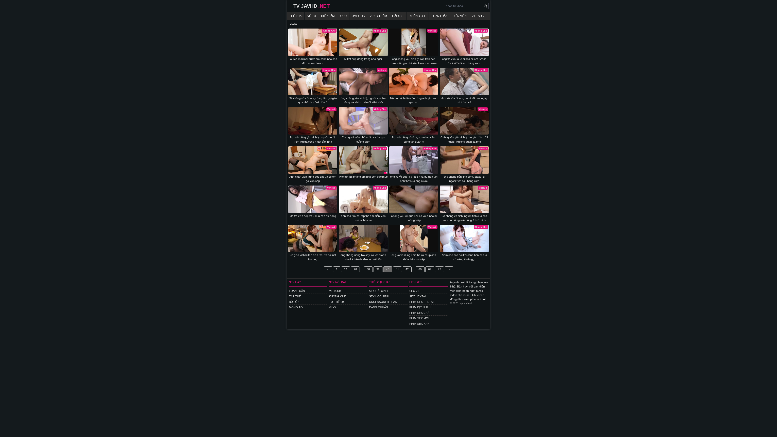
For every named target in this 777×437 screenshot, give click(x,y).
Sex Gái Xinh (378, 291)
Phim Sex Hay (419, 323)
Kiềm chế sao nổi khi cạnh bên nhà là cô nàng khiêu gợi (464, 257)
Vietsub (478, 16)
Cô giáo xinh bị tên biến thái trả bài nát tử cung (313, 257)
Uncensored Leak (383, 301)
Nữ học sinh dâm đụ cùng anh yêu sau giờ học (413, 100)
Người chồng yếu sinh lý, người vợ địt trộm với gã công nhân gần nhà (312, 139)
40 (387, 269)
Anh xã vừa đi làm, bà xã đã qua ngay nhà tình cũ (464, 100)
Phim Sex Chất (420, 312)
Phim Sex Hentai (421, 301)
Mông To (296, 307)
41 (397, 269)
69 (429, 269)
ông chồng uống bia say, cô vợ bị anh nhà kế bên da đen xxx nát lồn (363, 257)
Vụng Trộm (378, 16)
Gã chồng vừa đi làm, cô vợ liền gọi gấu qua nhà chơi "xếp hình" (313, 100)
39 (378, 269)
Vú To (311, 16)
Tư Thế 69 (336, 301)
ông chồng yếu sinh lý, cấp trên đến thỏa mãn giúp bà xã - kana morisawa (414, 61)
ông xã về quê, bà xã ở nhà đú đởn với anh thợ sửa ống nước (413, 178)
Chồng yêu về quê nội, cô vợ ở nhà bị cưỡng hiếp (413, 218)
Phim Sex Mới (419, 318)
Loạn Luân (440, 16)
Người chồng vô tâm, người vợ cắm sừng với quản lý (413, 139)
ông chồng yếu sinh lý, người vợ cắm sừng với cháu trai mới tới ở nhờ (363, 100)
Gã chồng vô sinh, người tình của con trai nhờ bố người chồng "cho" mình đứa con (464, 218)
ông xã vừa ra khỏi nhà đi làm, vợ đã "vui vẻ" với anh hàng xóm (464, 61)
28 (355, 269)
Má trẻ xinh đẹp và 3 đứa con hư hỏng (313, 215)
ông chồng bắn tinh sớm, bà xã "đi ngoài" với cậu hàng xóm (464, 178)
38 (368, 269)
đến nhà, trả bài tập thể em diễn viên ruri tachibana (363, 218)
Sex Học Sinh (379, 296)
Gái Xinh (398, 16)
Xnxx (343, 16)
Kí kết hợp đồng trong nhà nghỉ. (363, 58)
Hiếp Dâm (328, 16)
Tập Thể (295, 296)
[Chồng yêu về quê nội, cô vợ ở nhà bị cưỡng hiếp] (413, 199)
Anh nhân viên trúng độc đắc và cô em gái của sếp (312, 178)
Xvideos (358, 16)
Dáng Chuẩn (378, 307)
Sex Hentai (417, 296)
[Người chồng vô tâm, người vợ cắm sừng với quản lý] (413, 121)
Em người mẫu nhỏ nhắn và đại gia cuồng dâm (363, 139)
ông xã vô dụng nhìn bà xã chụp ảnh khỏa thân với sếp (414, 257)
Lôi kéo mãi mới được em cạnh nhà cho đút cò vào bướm (313, 61)
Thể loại (295, 16)
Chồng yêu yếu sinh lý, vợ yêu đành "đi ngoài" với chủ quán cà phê (464, 139)
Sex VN (414, 291)
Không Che (418, 16)
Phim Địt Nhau (420, 307)
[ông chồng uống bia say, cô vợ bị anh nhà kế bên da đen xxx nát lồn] (363, 238)
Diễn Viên (460, 16)
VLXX (332, 307)
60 (420, 269)
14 (345, 269)
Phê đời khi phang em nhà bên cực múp (363, 176)
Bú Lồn (294, 301)
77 (439, 269)
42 (407, 269)
